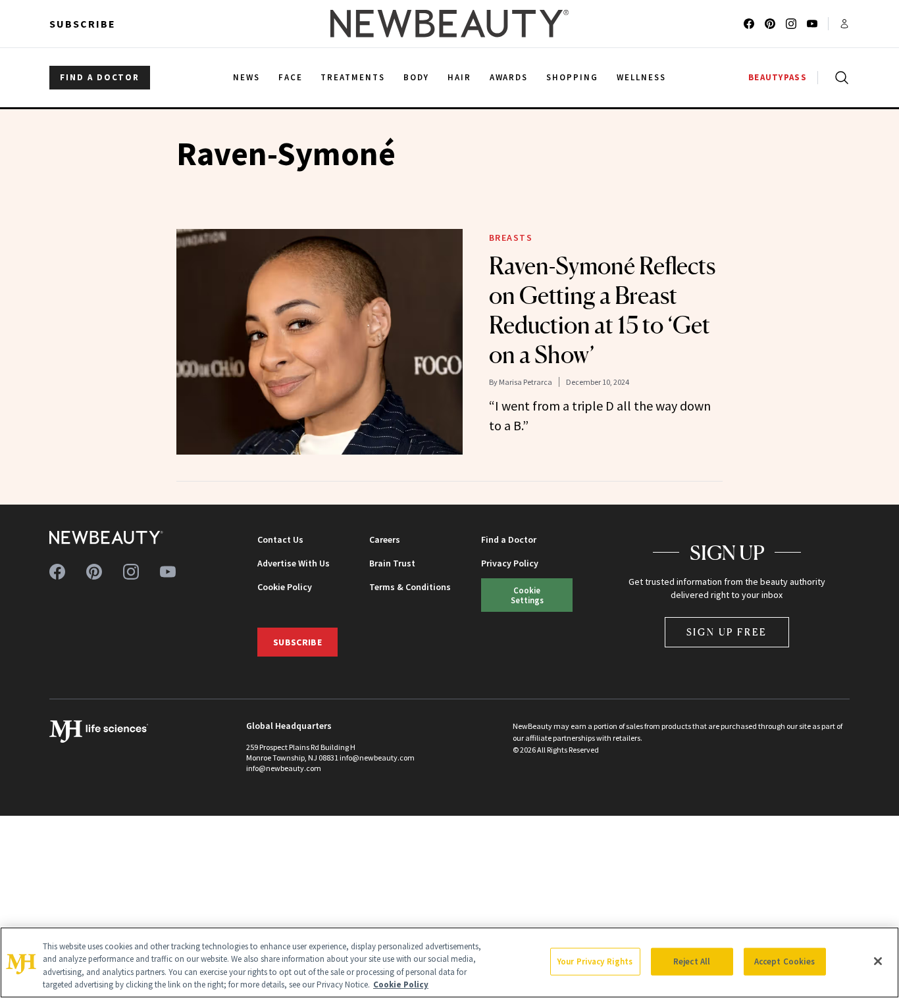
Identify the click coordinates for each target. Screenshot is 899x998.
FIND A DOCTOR (100, 77)
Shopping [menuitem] (572, 77)
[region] (449, 962)
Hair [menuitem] (459, 77)
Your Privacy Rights (594, 961)
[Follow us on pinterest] (770, 23)
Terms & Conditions (410, 587)
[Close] (877, 961)
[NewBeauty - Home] (449, 23)
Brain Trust (392, 563)
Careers (384, 539)
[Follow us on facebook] (749, 23)
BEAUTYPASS (777, 77)
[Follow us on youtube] (812, 23)
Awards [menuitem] (509, 77)
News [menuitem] (246, 77)
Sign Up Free (727, 631)
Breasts (511, 237)
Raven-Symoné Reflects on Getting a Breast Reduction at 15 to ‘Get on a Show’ (602, 310)
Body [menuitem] (416, 77)
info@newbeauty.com (283, 768)
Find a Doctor (508, 539)
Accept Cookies (784, 961)
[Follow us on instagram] (791, 23)
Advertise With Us (293, 563)
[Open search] (839, 77)
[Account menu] (844, 23)
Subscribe (82, 23)
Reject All (691, 961)
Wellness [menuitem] (641, 77)
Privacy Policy (509, 563)
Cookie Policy (284, 587)
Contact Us (280, 539)
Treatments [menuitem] (353, 77)
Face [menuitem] (290, 77)
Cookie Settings (527, 595)
